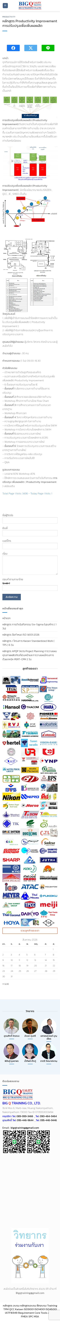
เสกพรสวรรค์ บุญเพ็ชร (48, 1037)
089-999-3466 (24, 1116)
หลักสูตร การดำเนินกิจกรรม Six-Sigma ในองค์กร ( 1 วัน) (29, 626)
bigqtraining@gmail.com (24, 1128)
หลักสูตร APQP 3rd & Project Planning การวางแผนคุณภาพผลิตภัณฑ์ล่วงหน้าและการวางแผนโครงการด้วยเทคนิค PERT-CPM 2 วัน (29, 655)
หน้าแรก (6, 618)
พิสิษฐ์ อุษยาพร (12, 1061)
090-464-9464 (48, 1116)
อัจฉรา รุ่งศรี (30, 1036)
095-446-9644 (25, 1120)
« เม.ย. (5, 984)
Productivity (9, 17)
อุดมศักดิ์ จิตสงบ (12, 1036)
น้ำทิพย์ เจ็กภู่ (30, 1061)
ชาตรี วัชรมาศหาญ (48, 1061)
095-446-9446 (48, 1120)
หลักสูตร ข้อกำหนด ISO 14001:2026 (20, 635)
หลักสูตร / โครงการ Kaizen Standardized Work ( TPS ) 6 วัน (28, 643)
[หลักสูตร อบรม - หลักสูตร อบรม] (30, 5)
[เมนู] (5, 5)
